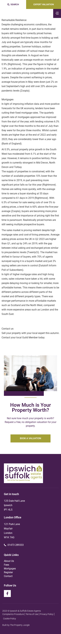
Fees (6, 564)
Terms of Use (32, 614)
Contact (8, 576)
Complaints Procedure (13, 614)
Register (8, 572)
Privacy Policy (46, 614)
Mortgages (10, 568)
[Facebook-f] (7, 593)
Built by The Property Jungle (16, 625)
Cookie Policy (9, 618)
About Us (9, 560)
